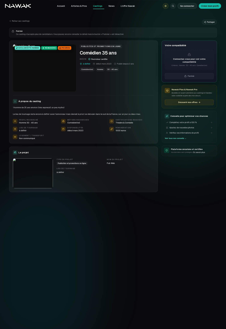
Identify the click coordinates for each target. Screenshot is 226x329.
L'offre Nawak (128, 6)
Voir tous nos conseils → (175, 138)
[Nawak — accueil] (18, 6)
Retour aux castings (21, 21)
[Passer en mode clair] (165, 6)
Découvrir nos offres (187, 102)
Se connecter (187, 6)
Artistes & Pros (79, 6)
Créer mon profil (210, 6)
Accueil (61, 6)
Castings (97, 6)
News (112, 6)
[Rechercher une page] (173, 6)
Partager (211, 22)
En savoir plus (199, 152)
